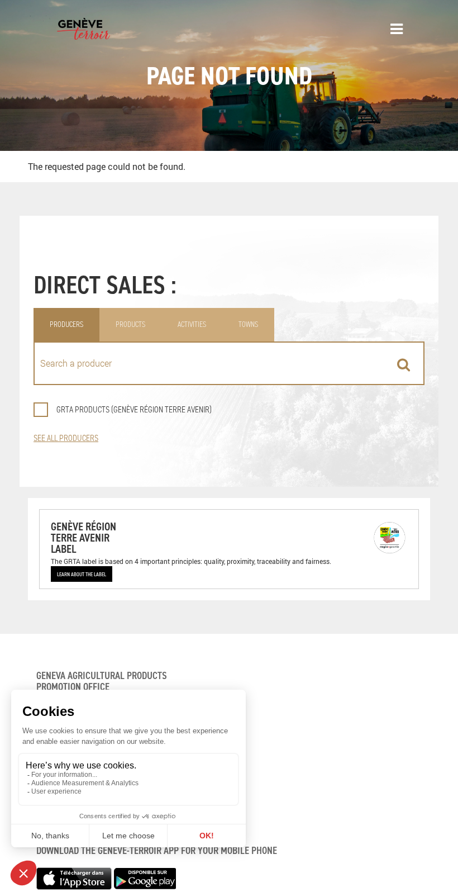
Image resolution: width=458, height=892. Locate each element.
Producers (66, 324)
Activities (192, 324)
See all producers (66, 438)
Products (130, 324)
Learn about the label (81, 574)
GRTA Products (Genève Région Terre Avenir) (134, 409)
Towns (248, 324)
